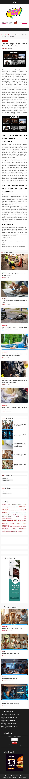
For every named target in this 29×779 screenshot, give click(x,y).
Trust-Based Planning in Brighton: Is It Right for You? (14, 289)
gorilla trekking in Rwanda (6, 516)
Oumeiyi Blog (4, 34)
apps (9, 504)
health (25, 516)
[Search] (25, 29)
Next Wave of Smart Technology (14, 692)
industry (17, 520)
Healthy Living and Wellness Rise (7, 454)
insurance (24, 520)
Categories (5, 478)
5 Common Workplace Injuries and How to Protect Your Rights (14, 262)
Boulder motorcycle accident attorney (8, 507)
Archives (4, 491)
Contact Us (7, 775)
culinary (23, 510)
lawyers (18, 523)
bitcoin (24, 504)
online (24, 526)
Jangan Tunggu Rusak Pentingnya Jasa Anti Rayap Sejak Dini (7, 435)
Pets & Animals (5, 626)
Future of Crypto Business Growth (7, 425)
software (10, 237)
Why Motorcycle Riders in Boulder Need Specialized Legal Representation (14, 315)
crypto (5, 510)
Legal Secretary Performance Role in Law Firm (13, 241)
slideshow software (5, 531)
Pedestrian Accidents (22, 528)
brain (17, 507)
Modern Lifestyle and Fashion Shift (9, 726)
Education (4, 676)
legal (6, 237)
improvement (7, 520)
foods (18, 514)
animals (4, 504)
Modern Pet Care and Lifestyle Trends (7, 444)
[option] (14, 425)
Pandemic (13, 528)
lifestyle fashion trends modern (15, 526)
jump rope (12, 523)
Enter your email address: (14, 741)
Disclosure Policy (15, 775)
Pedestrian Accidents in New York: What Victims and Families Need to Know (14, 342)
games (21, 514)
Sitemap (22, 775)
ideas (25, 518)
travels (21, 531)
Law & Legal (11, 34)
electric (3, 514)
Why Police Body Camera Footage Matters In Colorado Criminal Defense (14, 369)
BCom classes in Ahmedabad (16, 504)
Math (21, 526)
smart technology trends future (14, 531)
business (22, 507)
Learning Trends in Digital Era (7, 464)
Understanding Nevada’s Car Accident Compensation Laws (14, 395)
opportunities (5, 528)
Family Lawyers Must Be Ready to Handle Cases (13, 245)
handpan (17, 516)
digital (4, 512)
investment (5, 523)
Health (3, 651)
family (8, 514)
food (14, 514)
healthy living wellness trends (7, 518)
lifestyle (5, 526)
